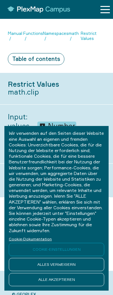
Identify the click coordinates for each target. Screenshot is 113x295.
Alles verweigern (56, 264)
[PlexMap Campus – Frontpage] (36, 9)
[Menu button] (105, 9)
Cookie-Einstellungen (57, 249)
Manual (15, 33)
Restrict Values (89, 36)
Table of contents (36, 58)
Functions (33, 33)
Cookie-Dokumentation (30, 239)
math (73, 33)
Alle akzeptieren (56, 279)
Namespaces (55, 33)
